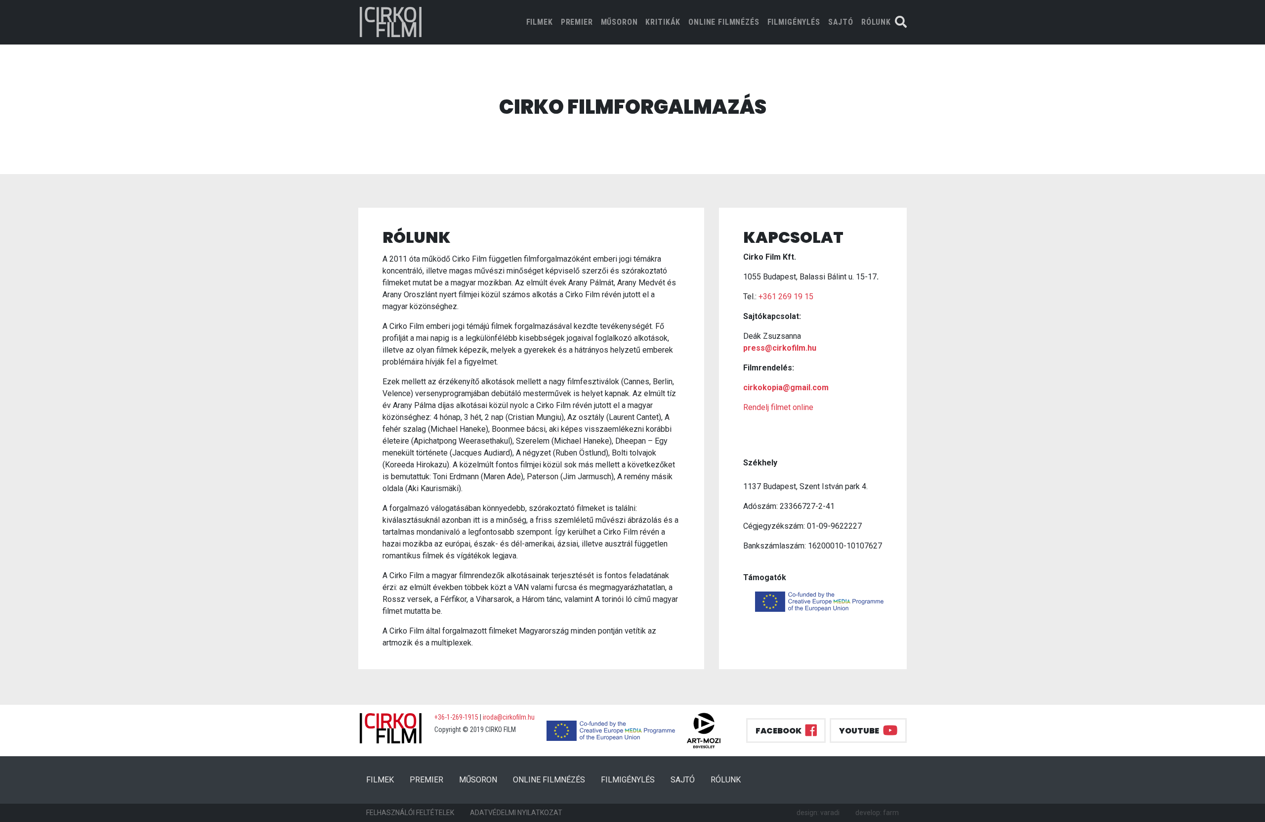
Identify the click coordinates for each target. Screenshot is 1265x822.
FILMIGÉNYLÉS (793, 22)
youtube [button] (859, 730)
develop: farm (877, 813)
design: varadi (818, 813)
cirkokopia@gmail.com (786, 387)
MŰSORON (619, 22)
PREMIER (577, 22)
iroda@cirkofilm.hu (509, 717)
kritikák (662, 22)
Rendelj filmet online (778, 407)
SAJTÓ (840, 22)
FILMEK (541, 22)
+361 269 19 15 (786, 296)
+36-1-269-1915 (456, 717)
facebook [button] (778, 730)
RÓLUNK (876, 22)
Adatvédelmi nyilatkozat (516, 813)
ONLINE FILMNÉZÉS (723, 22)
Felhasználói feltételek (410, 813)
